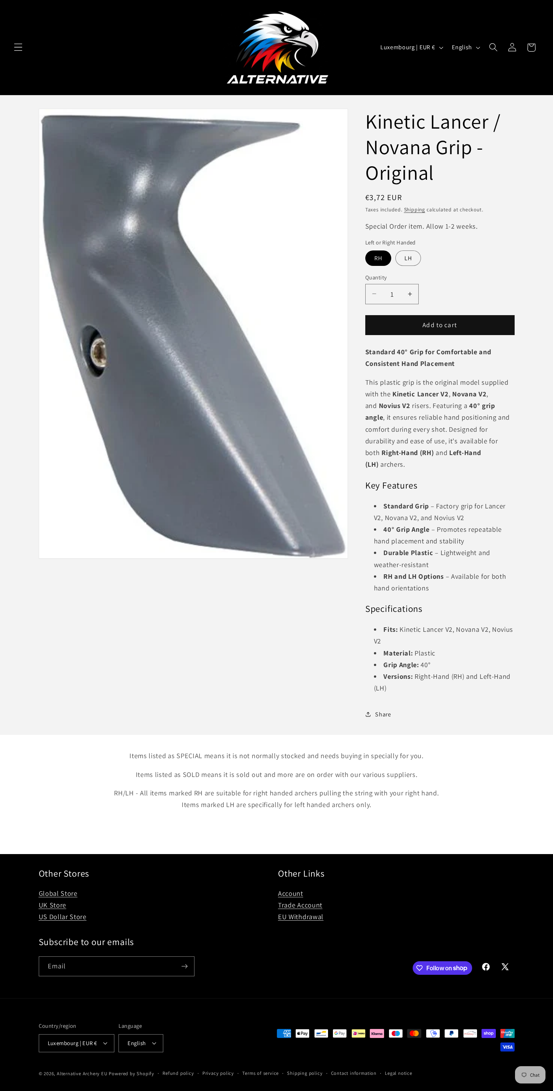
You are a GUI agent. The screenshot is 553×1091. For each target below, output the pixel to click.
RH (378, 258)
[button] (18, 47)
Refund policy (178, 1073)
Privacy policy (218, 1073)
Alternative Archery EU (82, 1073)
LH (408, 258)
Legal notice (398, 1073)
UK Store (53, 905)
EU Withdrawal (301, 916)
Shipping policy (304, 1073)
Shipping (414, 209)
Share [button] (383, 714)
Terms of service (260, 1073)
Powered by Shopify (131, 1073)
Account (290, 893)
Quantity (376, 277)
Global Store (58, 893)
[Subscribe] (184, 966)
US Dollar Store (63, 916)
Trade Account (300, 905)
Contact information (354, 1073)
